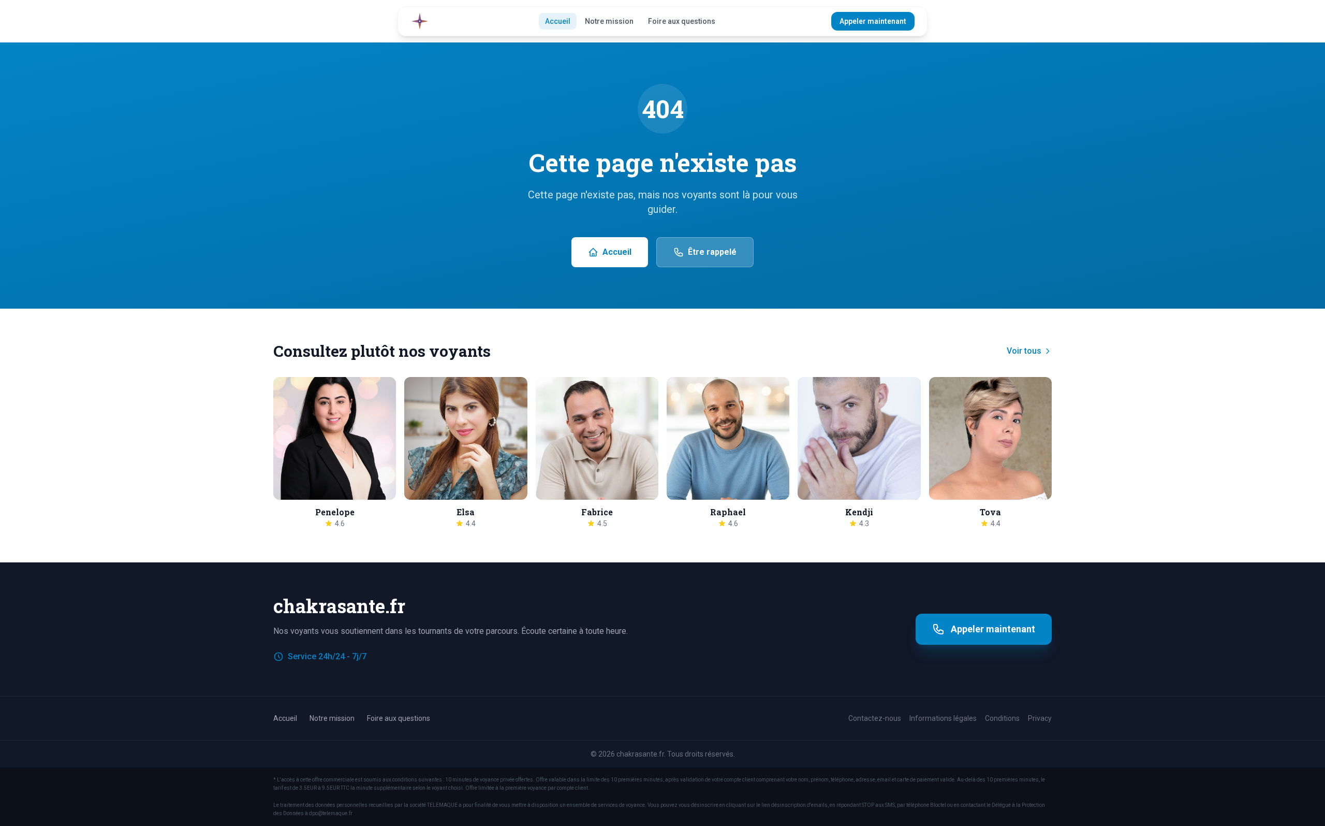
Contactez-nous (874, 718)
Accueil (557, 21)
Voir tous (1024, 351)
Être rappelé (712, 252)
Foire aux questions (681, 21)
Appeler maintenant (873, 21)
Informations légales (943, 718)
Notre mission (609, 21)
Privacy (1040, 718)
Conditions (1002, 718)
